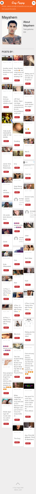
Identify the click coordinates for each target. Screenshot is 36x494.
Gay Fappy (17, 488)
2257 (20, 490)
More (6, 78)
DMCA (16, 490)
